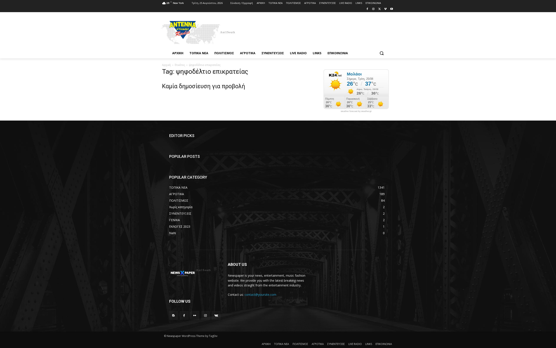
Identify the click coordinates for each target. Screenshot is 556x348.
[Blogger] (173, 315)
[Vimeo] (385, 9)
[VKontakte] (216, 315)
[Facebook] (367, 9)
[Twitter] (379, 9)
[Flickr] (194, 315)
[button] (381, 53)
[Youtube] (391, 9)
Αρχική (166, 65)
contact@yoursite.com (260, 294)
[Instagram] (373, 9)
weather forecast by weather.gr (356, 111)
